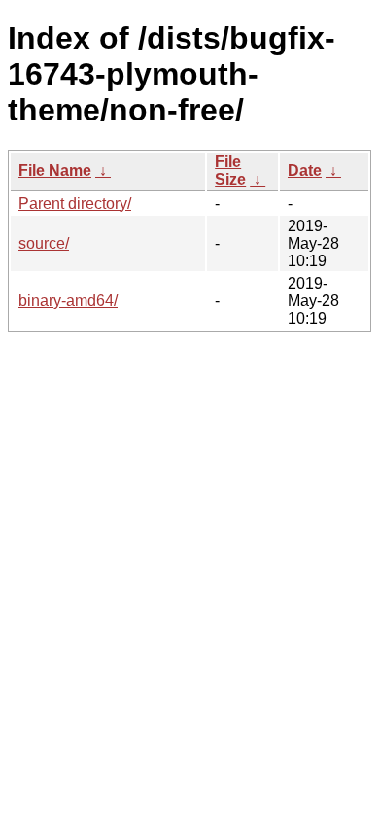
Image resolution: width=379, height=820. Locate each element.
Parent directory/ (74, 203)
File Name (54, 170)
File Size (230, 171)
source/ (43, 243)
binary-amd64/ (68, 300)
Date (305, 170)
